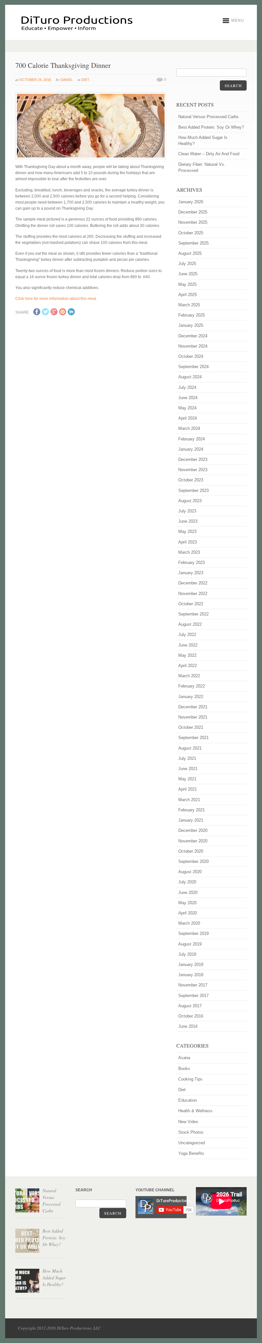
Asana (184, 1057)
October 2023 (190, 480)
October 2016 (190, 1016)
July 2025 (187, 263)
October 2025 (190, 232)
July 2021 (187, 758)
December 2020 (192, 830)
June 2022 (187, 645)
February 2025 (191, 315)
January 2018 (190, 974)
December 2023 (192, 459)
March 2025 (189, 304)
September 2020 (193, 861)
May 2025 (187, 284)
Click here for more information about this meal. (56, 298)
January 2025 (190, 325)
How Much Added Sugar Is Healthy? (202, 140)
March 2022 (189, 675)
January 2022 (190, 696)
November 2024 (192, 346)
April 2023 (187, 542)
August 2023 (190, 500)
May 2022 (187, 655)
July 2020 (187, 882)
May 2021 (187, 778)
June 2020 (187, 892)
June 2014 (187, 1026)
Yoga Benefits (191, 1153)
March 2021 (189, 799)
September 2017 (193, 995)
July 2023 (187, 511)
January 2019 (190, 964)
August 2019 (190, 944)
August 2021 (190, 748)
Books (184, 1068)
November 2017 (192, 985)
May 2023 (187, 531)
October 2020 (190, 851)
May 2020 (187, 902)
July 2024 (187, 387)
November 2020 (192, 841)
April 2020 (187, 913)
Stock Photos (191, 1132)
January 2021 (190, 820)
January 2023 (190, 572)
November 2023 (192, 469)
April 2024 (187, 418)
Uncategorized (191, 1142)
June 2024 (187, 397)
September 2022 (193, 614)
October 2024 (190, 356)
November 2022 (192, 593)
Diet (85, 80)
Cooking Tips (190, 1079)
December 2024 (192, 336)
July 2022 (187, 634)
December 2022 (192, 583)
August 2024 (190, 376)
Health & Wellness (195, 1110)
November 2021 (192, 717)
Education (187, 1100)
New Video (188, 1121)
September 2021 (193, 737)
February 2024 (191, 439)
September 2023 (193, 490)
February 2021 (191, 810)
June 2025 (187, 273)
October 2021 (190, 727)
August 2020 (190, 871)
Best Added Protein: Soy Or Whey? (211, 127)
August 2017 (190, 1005)
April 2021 (187, 789)
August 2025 (190, 253)
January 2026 (190, 201)
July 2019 (187, 954)
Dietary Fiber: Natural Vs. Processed (201, 167)
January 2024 (190, 449)
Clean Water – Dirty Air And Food (208, 153)
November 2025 (192, 222)
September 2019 (193, 933)
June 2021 (187, 768)
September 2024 (193, 366)
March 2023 (189, 552)
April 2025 (187, 294)
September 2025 (193, 243)
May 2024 (187, 408)
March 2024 (189, 428)
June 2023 (187, 521)
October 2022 (190, 603)
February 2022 (191, 686)
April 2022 (187, 665)
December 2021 (192, 706)
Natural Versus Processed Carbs (208, 116)
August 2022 (190, 624)
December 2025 (192, 212)
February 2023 (191, 562)
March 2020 (189, 923)
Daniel (66, 80)
